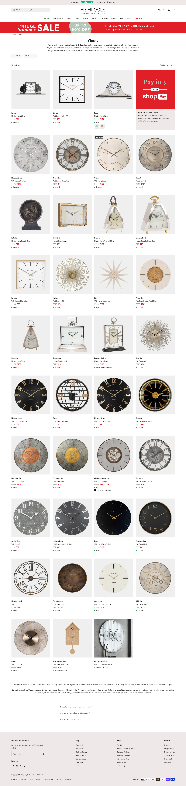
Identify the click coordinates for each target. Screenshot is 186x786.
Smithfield (56, 238)
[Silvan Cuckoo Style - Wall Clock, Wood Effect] (72, 638)
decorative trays (66, 693)
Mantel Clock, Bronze (60, 241)
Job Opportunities (123, 759)
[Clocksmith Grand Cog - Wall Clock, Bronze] (113, 455)
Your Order (79, 749)
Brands (129, 18)
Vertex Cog (139, 298)
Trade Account (169, 755)
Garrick (55, 113)
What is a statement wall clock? (70, 719)
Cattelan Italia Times (101, 661)
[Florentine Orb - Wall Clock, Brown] (72, 578)
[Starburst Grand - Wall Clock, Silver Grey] (30, 154)
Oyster (96, 178)
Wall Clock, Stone (141, 604)
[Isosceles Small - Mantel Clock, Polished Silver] (155, 214)
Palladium (14, 238)
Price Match (168, 759)
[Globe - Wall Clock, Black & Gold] (72, 394)
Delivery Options (81, 752)
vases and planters (78, 693)
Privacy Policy (49, 779)
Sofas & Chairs (58, 18)
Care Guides (80, 762)
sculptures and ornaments (96, 693)
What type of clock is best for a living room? (75, 713)
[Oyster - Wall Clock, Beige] (113, 154)
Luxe (96, 541)
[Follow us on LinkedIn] (24, 766)
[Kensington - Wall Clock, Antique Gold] (72, 154)
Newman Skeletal (100, 358)
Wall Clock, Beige (100, 181)
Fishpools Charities (123, 755)
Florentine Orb (58, 601)
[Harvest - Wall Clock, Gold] (155, 154)
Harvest (138, 178)
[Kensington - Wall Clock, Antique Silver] (155, 455)
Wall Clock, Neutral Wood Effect (146, 301)
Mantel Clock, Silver (18, 116)
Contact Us (79, 745)
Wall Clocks (17, 56)
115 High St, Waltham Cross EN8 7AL (30, 775)
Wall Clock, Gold (141, 181)
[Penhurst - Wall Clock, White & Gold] (30, 274)
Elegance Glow (141, 541)
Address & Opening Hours (126, 749)
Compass (139, 418)
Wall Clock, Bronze (17, 481)
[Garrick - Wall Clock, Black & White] (72, 89)
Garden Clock (15, 541)
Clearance (138, 18)
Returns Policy (81, 755)
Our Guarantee (81, 759)
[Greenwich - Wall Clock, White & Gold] (113, 578)
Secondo (139, 358)
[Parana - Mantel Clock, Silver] (30, 89)
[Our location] (164, 10)
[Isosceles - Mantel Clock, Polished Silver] (113, 214)
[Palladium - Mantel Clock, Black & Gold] (30, 214)
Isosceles (97, 238)
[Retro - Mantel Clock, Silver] (113, 89)
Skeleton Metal (16, 601)
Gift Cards (167, 762)
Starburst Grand (16, 178)
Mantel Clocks (30, 56)
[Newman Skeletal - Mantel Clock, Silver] (113, 334)
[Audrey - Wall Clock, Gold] (72, 274)
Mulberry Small (99, 418)
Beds (77, 18)
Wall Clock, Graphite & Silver (62, 544)
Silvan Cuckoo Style (59, 661)
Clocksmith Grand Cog (101, 478)
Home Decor (103, 18)
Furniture (69, 18)
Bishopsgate (57, 358)
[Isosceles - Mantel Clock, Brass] (30, 334)
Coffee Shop (121, 766)
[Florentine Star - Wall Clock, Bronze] (30, 455)
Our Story (120, 745)
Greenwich (98, 601)
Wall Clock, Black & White (61, 116)
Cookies (59, 779)
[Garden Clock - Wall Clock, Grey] (30, 518)
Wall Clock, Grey (16, 544)
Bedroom (86, 18)
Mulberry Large (16, 418)
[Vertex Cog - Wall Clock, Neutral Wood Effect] (155, 274)
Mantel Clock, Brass (18, 361)
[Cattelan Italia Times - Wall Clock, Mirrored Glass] (113, 638)
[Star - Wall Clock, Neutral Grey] (113, 274)
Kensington (56, 178)
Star (95, 298)
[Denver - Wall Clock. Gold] (30, 638)
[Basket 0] (173, 10)
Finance (167, 745)
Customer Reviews (123, 752)
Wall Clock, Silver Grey (18, 181)
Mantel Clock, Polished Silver (104, 241)
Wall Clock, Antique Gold (61, 181)
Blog (77, 766)
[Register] (43, 754)
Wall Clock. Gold (16, 664)
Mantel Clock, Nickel (60, 361)
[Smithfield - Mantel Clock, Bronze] (72, 214)
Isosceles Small (141, 238)
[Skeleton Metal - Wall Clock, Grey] (30, 578)
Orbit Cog (139, 601)
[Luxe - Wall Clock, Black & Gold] (113, 518)
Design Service (169, 749)
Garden (46, 18)
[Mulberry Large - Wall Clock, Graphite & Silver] (72, 518)
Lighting (114, 18)
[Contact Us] (159, 10)
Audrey (55, 298)
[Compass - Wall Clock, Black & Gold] (155, 394)
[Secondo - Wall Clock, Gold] (155, 334)
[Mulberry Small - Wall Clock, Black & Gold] (113, 394)
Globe (55, 418)
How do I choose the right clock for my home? (75, 707)
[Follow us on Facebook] (13, 766)
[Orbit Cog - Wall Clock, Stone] (155, 578)
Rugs (94, 18)
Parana (13, 113)
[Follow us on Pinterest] (21, 766)
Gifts (121, 18)
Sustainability (121, 762)
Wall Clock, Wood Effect (61, 664)
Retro (96, 113)
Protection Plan (169, 752)
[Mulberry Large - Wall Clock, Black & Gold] (30, 394)
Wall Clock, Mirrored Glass (103, 664)
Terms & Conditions (35, 779)
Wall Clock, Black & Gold (19, 421)
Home (14, 35)
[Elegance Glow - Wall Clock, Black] (155, 518)
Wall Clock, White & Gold (19, 301)
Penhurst (14, 298)
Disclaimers (68, 779)
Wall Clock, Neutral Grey (102, 301)
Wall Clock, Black (141, 544)
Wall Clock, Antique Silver (144, 481)
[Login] (169, 10)
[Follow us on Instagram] (17, 766)
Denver (13, 661)
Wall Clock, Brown (59, 604)
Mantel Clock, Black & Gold (20, 241)
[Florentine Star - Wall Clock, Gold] (72, 455)
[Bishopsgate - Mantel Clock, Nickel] (72, 334)
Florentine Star (16, 478)
